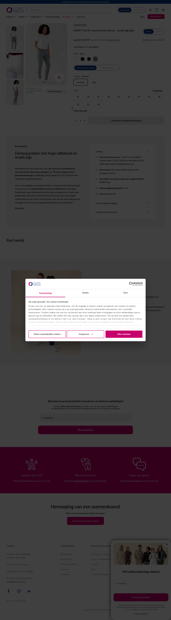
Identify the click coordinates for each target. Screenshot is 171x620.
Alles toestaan (124, 334)
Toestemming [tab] (45, 293)
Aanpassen (84, 334)
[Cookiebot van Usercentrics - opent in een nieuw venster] (131, 284)
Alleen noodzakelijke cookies (47, 334)
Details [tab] (85, 293)
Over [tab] (125, 293)
